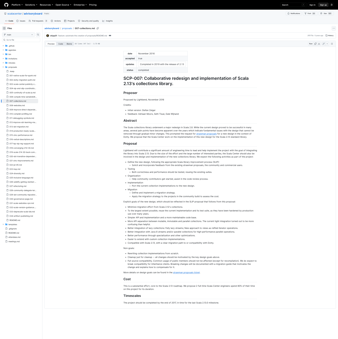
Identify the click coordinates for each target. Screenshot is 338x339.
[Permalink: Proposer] (121, 93)
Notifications (295, 13)
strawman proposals (206, 133)
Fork (311, 13)
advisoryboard (33, 13)
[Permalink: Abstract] (121, 120)
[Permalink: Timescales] (121, 296)
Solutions (30, 4)
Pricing (93, 4)
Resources (45, 4)
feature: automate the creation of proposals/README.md (82, 35)
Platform (16, 4)
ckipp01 (53, 35)
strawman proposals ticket (186, 272)
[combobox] (22, 40)
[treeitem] (20, 101)
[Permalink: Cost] (121, 279)
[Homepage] (6, 5)
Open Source (62, 4)
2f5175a (310, 35)
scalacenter (14, 13)
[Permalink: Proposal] (121, 143)
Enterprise (79, 4)
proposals (67, 28)
